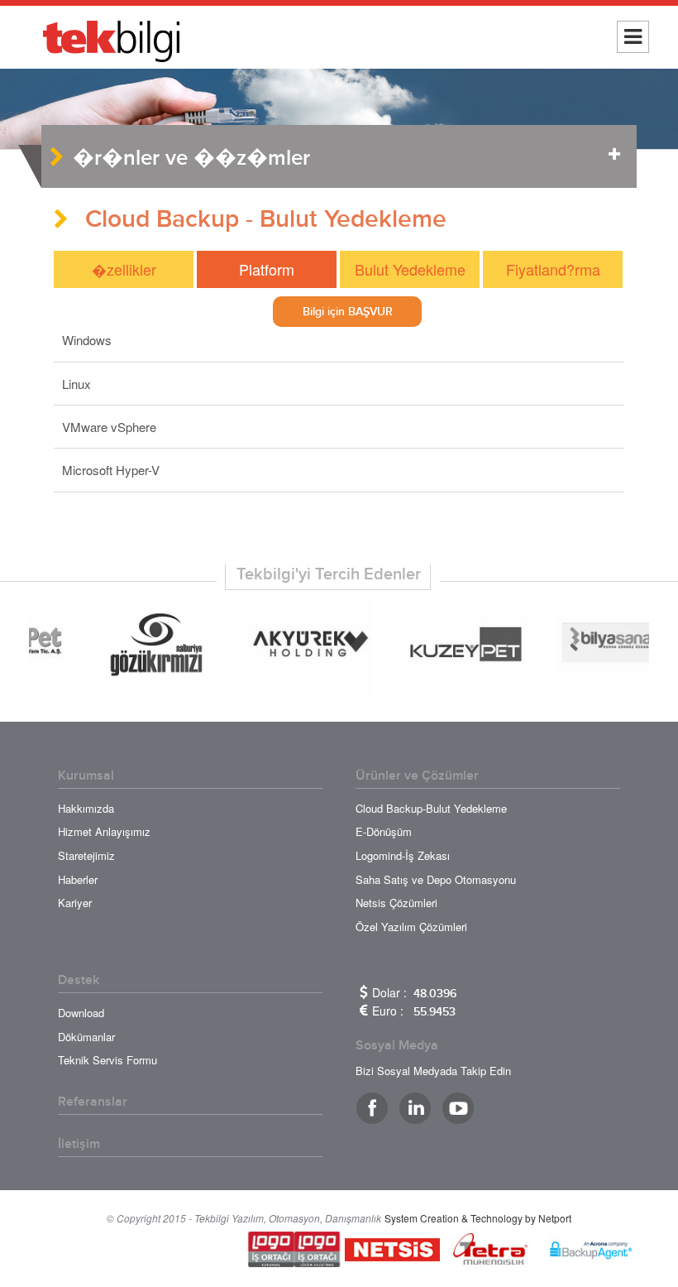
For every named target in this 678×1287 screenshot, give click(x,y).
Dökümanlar (86, 1036)
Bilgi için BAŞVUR (348, 312)
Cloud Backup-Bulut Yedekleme (431, 808)
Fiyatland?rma (553, 269)
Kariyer (75, 902)
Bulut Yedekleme (410, 269)
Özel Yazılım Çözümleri (411, 926)
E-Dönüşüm (384, 831)
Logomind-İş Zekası (403, 855)
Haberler (78, 879)
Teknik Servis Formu (107, 1060)
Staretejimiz (86, 855)
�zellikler (124, 269)
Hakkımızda (86, 808)
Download (81, 1012)
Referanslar (92, 1101)
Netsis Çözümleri (396, 902)
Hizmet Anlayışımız (104, 831)
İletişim (79, 1144)
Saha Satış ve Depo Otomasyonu (436, 879)
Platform (266, 269)
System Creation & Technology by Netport (477, 1218)
